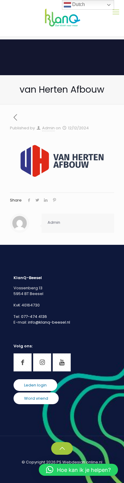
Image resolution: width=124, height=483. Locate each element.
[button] (78, 470)
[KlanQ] (62, 18)
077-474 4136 (34, 316)
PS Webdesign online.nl (79, 462)
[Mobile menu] (116, 12)
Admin (48, 128)
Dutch (78, 4)
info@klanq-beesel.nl (49, 322)
